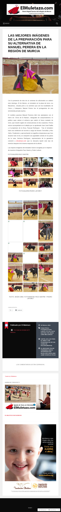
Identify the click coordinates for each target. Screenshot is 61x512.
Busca (56, 23)
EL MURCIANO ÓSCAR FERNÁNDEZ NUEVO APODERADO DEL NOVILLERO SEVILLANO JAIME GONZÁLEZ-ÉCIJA (48, 352)
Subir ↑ (30, 507)
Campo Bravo (45, 328)
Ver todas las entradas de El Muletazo (20, 331)
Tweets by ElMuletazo (11, 376)
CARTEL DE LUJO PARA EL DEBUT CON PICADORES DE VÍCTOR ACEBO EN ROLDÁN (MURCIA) (48, 342)
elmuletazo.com (21, 141)
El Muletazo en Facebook (13, 415)
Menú (7, 23)
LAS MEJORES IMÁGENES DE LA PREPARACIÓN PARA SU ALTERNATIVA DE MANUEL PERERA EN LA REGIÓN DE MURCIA (30, 43)
